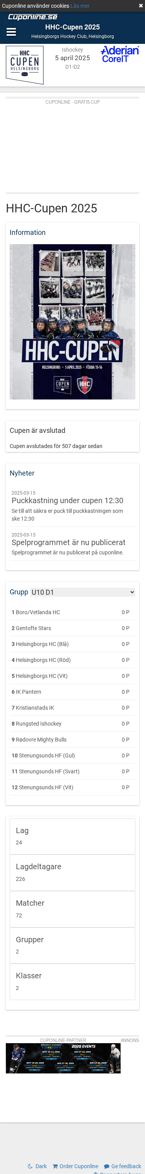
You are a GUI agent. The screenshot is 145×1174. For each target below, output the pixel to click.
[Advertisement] (72, 143)
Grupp (19, 592)
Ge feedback (126, 1166)
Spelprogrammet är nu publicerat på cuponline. (69, 544)
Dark (40, 1166)
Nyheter (22, 473)
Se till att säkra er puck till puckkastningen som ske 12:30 (67, 506)
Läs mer (80, 6)
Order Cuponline (79, 1166)
